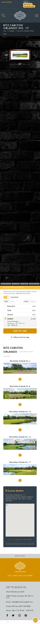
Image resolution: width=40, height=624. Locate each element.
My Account (28, 4)
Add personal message (20, 337)
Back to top (20, 556)
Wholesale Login (29, 6)
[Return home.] (20, 15)
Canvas (12, 301)
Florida (12, 31)
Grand (21, 314)
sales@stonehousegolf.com (22, 602)
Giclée (6, 301)
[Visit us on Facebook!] (7, 615)
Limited (21, 322)
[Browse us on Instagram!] (19, 615)
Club (21, 310)
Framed (26, 301)
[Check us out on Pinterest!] (26, 615)
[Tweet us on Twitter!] (13, 615)
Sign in (26, 2)
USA (5, 31)
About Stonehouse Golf (15, 592)
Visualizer (14, 297)
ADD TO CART (20, 331)
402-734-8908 (6, 2)
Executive (21, 306)
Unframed (32, 301)
